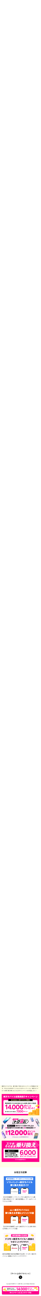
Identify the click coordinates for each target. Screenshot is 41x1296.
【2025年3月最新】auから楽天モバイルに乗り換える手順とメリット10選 (19, 1227)
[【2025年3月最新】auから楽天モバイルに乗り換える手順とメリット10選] (19, 1215)
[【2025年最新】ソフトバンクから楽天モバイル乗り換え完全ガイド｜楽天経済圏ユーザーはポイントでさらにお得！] (19, 1185)
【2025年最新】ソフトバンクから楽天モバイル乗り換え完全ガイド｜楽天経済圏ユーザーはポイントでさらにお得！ (19, 1199)
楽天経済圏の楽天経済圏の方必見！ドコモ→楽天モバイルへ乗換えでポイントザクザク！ (19, 1255)
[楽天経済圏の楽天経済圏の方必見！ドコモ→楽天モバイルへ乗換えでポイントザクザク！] (19, 1242)
